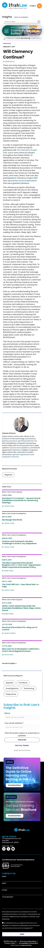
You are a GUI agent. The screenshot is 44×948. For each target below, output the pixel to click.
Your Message (7, 897)
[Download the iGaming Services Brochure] (22, 804)
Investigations (12, 688)
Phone (4, 890)
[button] (39, 5)
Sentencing (7, 43)
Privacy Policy (9, 943)
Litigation (8, 474)
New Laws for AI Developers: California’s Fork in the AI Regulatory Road (20, 645)
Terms (20, 750)
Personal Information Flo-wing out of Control (21, 622)
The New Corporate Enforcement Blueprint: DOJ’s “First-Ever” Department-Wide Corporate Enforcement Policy (19, 560)
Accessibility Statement (28, 943)
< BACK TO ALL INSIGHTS (21, 17)
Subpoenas (11, 694)
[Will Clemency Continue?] (22, 39)
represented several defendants (22, 180)
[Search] (38, 21)
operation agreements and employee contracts (18, 455)
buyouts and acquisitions (19, 447)
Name (4, 876)
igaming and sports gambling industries (18, 441)
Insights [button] (33, 6)
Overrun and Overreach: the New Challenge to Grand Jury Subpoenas (21, 536)
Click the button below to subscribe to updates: (22, 734)
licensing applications (25, 445)
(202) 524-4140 (7, 846)
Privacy (27, 750)
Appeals (9, 682)
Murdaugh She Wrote (13, 513)
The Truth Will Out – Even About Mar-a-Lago (21, 579)
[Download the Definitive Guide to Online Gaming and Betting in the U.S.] (22, 774)
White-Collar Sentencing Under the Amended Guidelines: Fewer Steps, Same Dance (20, 602)
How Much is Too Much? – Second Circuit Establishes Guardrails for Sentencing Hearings (19, 494)
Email (4, 883)
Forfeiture (23, 682)
